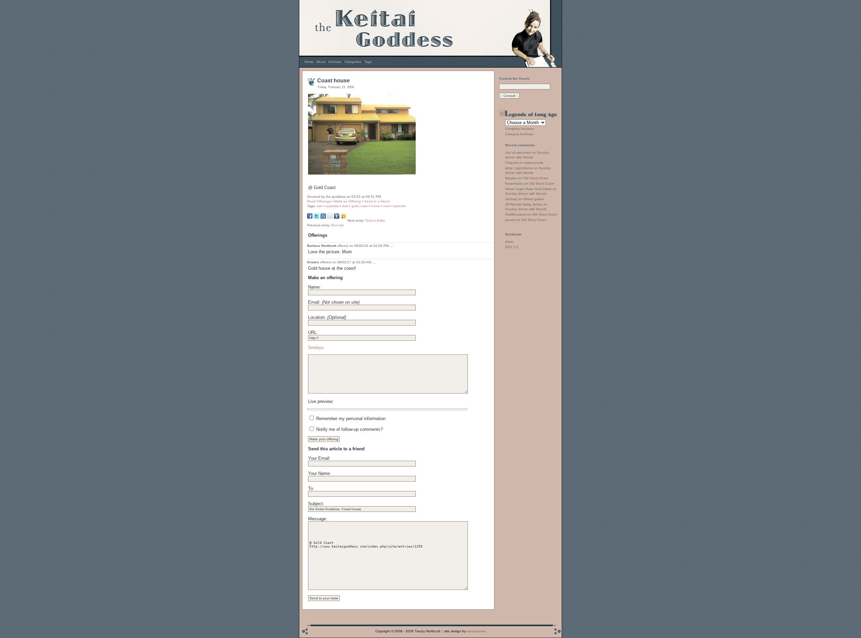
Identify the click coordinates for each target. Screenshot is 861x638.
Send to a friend (376, 201)
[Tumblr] (336, 217)
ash (319, 206)
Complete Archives (519, 128)
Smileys (316, 347)
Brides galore (534, 199)
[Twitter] (316, 217)
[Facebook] (309, 217)
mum (386, 206)
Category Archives (519, 134)
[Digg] (323, 217)
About (321, 62)
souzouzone (476, 631)
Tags (368, 62)
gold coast (359, 206)
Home (308, 62)
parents (400, 206)
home (375, 206)
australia (332, 206)
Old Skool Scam (535, 178)
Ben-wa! (337, 225)
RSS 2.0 (511, 247)
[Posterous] (343, 217)
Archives (334, 62)
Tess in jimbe (375, 220)
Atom (509, 241)
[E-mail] (330, 217)
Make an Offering (347, 201)
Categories (352, 62)
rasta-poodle (534, 162)
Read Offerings (319, 201)
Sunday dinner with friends (526, 193)
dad (345, 206)
